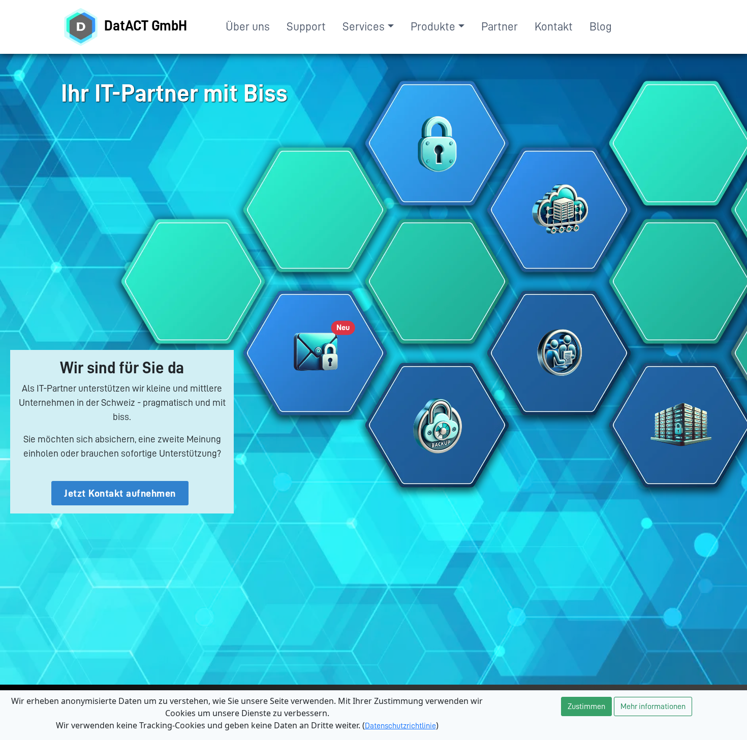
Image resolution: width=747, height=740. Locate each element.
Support (306, 27)
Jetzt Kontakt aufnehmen (120, 493)
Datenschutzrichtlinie (400, 726)
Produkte (433, 27)
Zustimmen (586, 706)
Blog (600, 27)
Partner (499, 27)
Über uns (248, 27)
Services (364, 27)
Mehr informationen (653, 706)
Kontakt (554, 27)
